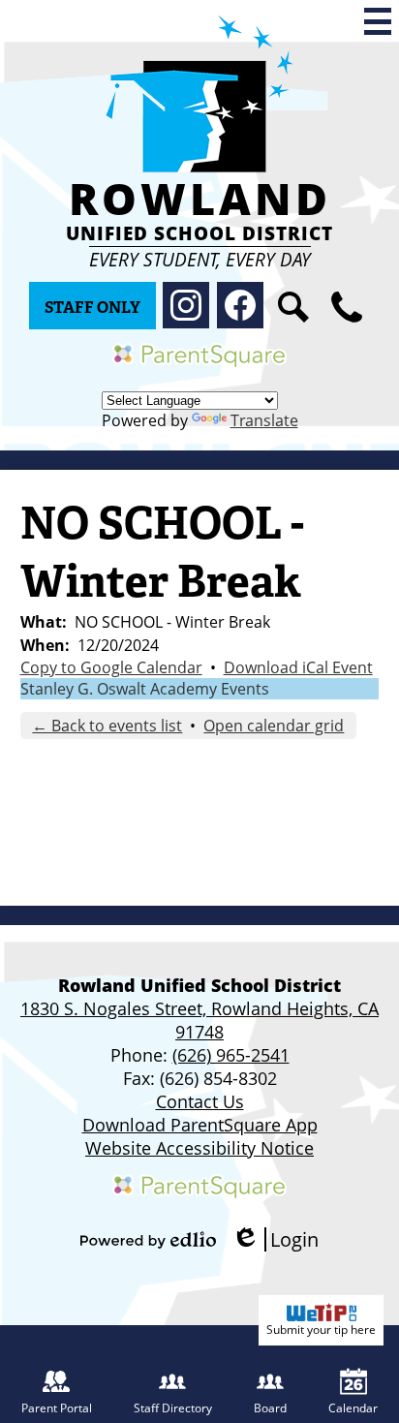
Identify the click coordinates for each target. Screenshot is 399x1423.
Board (270, 1408)
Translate (264, 420)
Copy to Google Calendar (111, 667)
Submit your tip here (321, 1329)
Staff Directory (173, 1408)
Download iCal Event (298, 667)
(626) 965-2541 (231, 1055)
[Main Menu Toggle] (377, 21)
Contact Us (200, 1101)
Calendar (353, 1408)
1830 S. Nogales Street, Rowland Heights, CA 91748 (199, 1020)
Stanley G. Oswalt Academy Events (144, 688)
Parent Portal (56, 1408)
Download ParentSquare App (200, 1124)
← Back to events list (107, 725)
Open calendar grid (273, 725)
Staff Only (92, 307)
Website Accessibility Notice (199, 1148)
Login (275, 1239)
